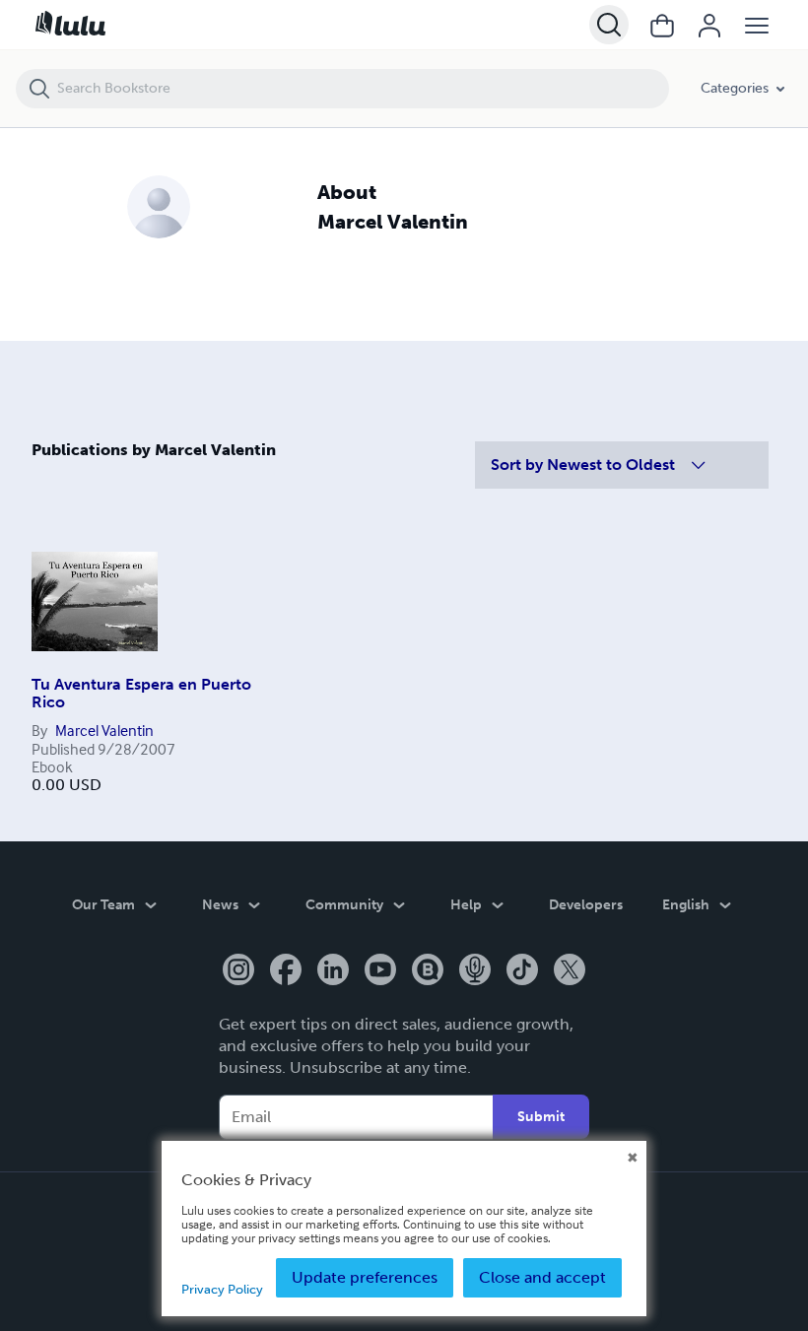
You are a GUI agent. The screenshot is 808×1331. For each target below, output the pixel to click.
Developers (586, 905)
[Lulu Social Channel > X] (569, 971)
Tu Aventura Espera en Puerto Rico (141, 693)
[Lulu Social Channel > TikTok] (522, 971)
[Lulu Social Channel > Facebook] (286, 971)
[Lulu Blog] (427, 971)
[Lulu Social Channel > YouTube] (380, 971)
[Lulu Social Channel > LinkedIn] (333, 971)
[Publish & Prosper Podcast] (475, 971)
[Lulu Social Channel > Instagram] (238, 971)
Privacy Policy (222, 1289)
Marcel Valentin (104, 730)
